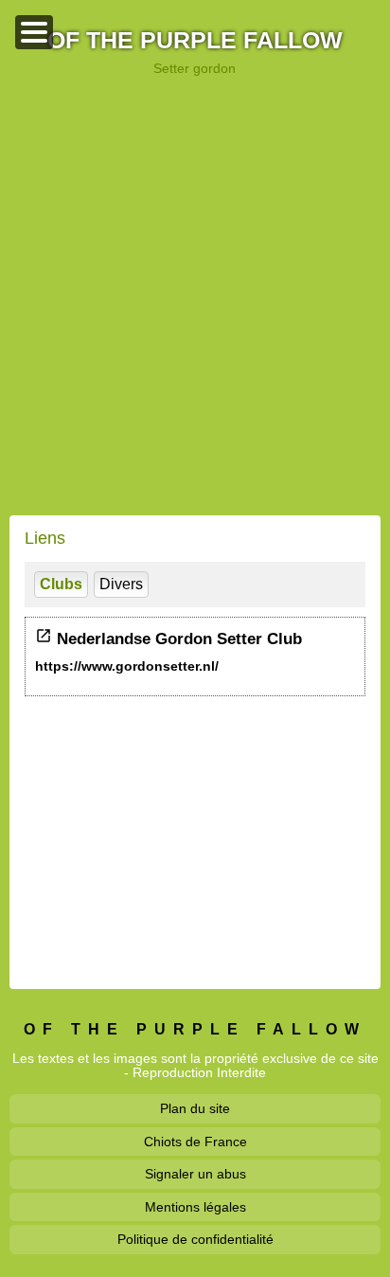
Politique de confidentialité (195, 1239)
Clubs (61, 584)
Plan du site (195, 1108)
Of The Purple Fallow (195, 41)
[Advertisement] (195, 295)
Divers (121, 584)
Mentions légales (195, 1206)
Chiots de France (195, 1141)
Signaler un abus (195, 1173)
